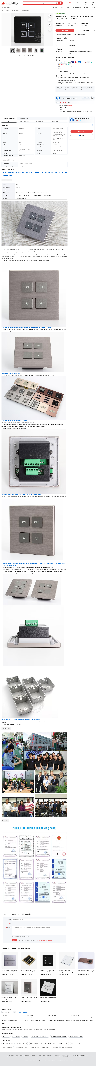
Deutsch (45, 1056)
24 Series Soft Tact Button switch (9, 1020)
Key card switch (75, 1015)
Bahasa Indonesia (89, 1056)
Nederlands (51, 1056)
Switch (17, 10)
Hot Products (11, 1055)
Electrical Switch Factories (36, 1043)
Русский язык (34, 1056)
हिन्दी (68, 1056)
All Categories (7, 7)
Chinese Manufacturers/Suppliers (30, 1055)
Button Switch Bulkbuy (67, 1047)
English (12, 1056)
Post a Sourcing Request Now (44, 940)
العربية (56, 1056)
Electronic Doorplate (52, 1015)
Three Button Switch (63, 1043)
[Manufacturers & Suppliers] (10, 3)
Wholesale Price (50, 1055)
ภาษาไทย (72, 1056)
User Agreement (56, 1060)
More (3, 1050)
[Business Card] (92, 125)
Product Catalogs (22, 1012)
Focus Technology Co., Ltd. (38, 1060)
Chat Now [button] (86, 30)
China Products (19, 1055)
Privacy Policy (70, 1060)
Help (68, 7)
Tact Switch (25, 1036)
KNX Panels (4, 1015)
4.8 (76, 120)
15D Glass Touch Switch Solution (55, 1018)
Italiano (40, 1056)
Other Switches (16, 1036)
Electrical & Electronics (10, 10)
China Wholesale (41, 1055)
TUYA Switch (4, 1018)
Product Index (74, 1055)
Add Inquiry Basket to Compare (27, 55)
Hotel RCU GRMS (29, 1015)
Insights (86, 1055)
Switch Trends (55, 1047)
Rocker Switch (6, 1036)
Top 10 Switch (45, 1047)
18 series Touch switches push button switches (82, 1018)
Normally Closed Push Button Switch (39, 1036)
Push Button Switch (25, 10)
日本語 (64, 1056)
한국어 (60, 1056)
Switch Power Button (8, 1047)
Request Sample (81, 34)
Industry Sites (57, 1055)
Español (17, 1056)
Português (23, 1056)
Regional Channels (66, 1055)
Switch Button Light (34, 1047)
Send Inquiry (65, 30)
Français (28, 1056)
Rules (93, 7)
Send (14, 940)
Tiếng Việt (82, 1056)
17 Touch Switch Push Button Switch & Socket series (83, 1020)
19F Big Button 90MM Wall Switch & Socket (35, 1020)
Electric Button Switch (76, 1043)
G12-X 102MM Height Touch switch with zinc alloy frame (59, 1020)
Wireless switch (28, 1018)
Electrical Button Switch (21, 1047)
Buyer (61, 7)
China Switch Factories (8, 1043)
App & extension (77, 7)
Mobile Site (80, 1055)
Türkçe (77, 1056)
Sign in (92, 4)
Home (3, 10)
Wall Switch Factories (50, 1043)
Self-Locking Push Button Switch (59, 1036)
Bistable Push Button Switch (76, 1036)
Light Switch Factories (21, 1043)
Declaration (63, 1060)
